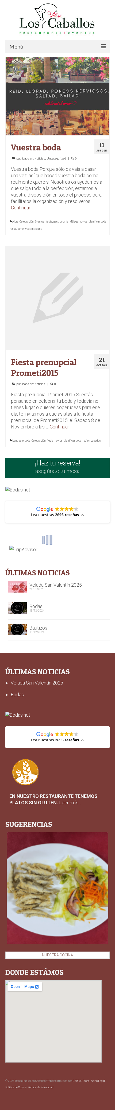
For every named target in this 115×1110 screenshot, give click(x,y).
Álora (15, 221)
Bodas (36, 606)
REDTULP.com (80, 1080)
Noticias (39, 158)
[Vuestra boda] (57, 96)
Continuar (20, 207)
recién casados (92, 440)
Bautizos (38, 628)
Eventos (39, 221)
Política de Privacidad (40, 1087)
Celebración (27, 221)
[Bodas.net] (17, 489)
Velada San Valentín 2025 (55, 585)
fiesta (48, 221)
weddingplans (33, 228)
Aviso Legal (98, 1080)
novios (83, 221)
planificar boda (97, 221)
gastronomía (60, 221)
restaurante (17, 228)
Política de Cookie (15, 1087)
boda (27, 440)
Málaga (74, 221)
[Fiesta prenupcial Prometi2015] (57, 298)
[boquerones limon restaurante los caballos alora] (57, 888)
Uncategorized (56, 158)
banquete (18, 440)
